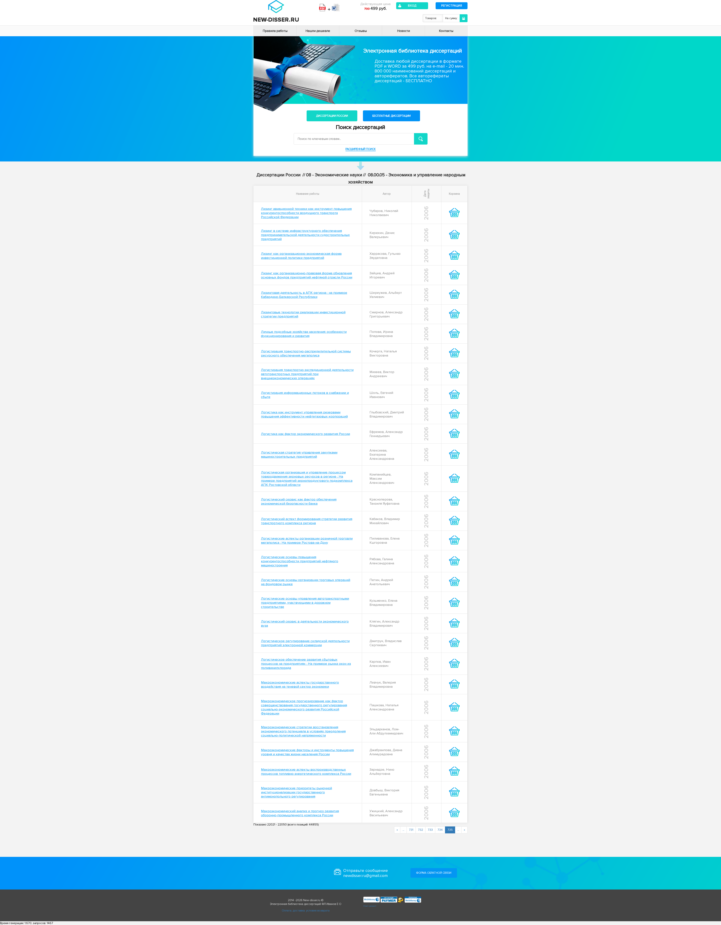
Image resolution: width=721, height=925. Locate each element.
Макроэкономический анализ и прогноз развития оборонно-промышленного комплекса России (300, 813)
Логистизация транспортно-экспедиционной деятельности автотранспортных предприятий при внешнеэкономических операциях (307, 374)
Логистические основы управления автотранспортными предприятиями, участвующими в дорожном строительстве (305, 602)
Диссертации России (332, 116)
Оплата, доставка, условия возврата (306, 910)
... (403, 830)
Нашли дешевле (317, 31)
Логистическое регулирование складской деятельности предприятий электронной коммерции (305, 643)
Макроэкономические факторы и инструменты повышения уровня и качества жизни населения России (307, 752)
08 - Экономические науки (334, 175)
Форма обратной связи (433, 872)
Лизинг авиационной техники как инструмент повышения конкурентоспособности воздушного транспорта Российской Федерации (306, 213)
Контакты (446, 31)
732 (420, 830)
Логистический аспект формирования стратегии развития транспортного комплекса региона (306, 521)
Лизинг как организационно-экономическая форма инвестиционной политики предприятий (301, 256)
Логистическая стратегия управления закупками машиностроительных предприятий (299, 454)
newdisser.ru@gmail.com (365, 875)
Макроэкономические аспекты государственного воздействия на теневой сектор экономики (300, 684)
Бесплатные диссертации (391, 116)
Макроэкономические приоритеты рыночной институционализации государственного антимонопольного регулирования (296, 792)
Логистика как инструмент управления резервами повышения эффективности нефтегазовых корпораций (304, 414)
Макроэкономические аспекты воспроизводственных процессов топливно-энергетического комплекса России (306, 771)
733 (430, 830)
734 (440, 830)
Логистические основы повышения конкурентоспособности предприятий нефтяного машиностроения (299, 561)
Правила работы (275, 31)
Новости (403, 31)
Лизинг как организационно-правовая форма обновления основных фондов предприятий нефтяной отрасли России (306, 275)
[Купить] (454, 216)
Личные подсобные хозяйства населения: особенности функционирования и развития (304, 334)
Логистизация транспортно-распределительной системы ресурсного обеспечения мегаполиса (306, 353)
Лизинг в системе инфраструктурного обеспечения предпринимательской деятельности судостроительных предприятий (305, 235)
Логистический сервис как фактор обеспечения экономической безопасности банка (298, 501)
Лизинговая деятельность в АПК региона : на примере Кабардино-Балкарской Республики (304, 295)
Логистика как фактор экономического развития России (305, 434)
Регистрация (451, 5)
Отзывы (361, 31)
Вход (412, 5)
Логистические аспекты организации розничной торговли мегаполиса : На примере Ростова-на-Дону (307, 540)
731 (411, 830)
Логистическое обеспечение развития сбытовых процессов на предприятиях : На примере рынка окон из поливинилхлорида (306, 663)
